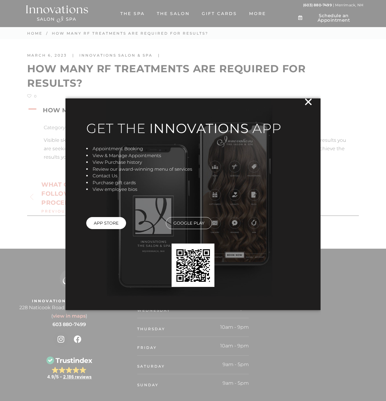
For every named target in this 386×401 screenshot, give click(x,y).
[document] (193, 200)
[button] (308, 102)
